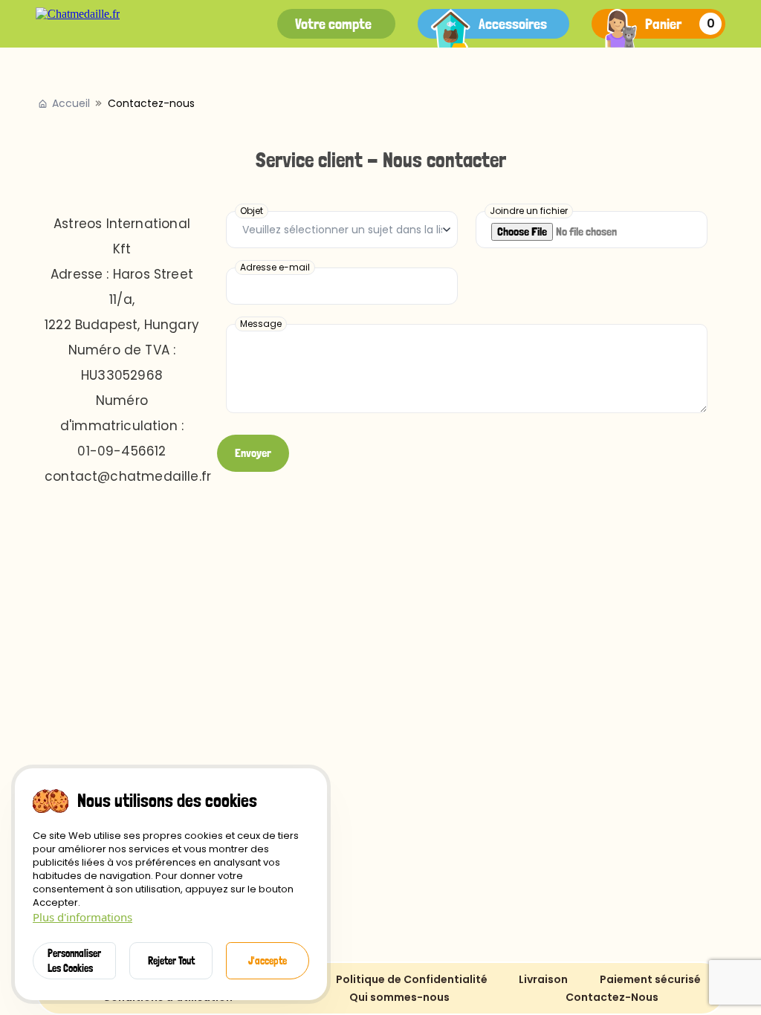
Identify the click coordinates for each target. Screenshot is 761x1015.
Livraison (543, 979)
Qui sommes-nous (399, 997)
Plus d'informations (82, 916)
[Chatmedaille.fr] (78, 14)
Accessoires (513, 24)
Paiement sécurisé (650, 979)
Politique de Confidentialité (412, 979)
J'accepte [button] (267, 961)
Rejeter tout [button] (171, 961)
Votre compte (333, 24)
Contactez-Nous (612, 997)
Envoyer (253, 453)
